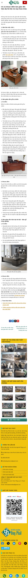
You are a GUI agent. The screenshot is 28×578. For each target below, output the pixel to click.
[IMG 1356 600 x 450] (7, 373)
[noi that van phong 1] (20, 365)
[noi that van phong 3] (20, 356)
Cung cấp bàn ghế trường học (20, 398)
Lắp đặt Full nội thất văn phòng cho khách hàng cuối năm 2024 (7, 396)
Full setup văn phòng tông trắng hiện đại (20, 414)
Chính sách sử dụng (8, 469)
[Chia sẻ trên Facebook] (10, 321)
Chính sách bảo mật (8, 472)
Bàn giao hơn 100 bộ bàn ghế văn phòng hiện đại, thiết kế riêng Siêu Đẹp (20, 389)
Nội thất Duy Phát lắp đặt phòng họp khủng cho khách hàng (7, 388)
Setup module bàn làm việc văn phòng (7, 414)
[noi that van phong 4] (7, 356)
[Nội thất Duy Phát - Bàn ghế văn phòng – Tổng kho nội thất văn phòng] (14, 2)
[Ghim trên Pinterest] (18, 321)
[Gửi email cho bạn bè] (15, 321)
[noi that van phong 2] (7, 365)
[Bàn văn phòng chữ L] (20, 373)
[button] (2, 2)
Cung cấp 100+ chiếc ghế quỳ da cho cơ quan (20, 405)
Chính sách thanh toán (8, 474)
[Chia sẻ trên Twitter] (12, 321)
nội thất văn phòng (19, 295)
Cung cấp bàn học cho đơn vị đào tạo (7, 406)
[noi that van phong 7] (7, 348)
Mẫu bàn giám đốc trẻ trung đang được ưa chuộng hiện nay (21, 328)
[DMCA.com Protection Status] (5, 548)
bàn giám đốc (9, 54)
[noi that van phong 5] (20, 348)
